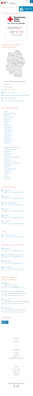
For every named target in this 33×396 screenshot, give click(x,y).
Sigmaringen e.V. (8, 165)
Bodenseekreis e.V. (9, 117)
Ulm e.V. (6, 175)
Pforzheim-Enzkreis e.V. (10, 149)
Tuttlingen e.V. (7, 171)
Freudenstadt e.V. (8, 127)
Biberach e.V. (7, 115)
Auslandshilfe (7, 190)
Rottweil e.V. (7, 159)
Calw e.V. (6, 123)
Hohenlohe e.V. (8, 135)
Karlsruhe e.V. (7, 137)
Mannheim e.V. (8, 141)
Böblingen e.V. (8, 121)
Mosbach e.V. (7, 143)
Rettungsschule (8, 267)
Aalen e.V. (6, 111)
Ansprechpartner (16, 369)
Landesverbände (13, 7)
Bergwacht (7, 248)
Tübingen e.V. (7, 173)
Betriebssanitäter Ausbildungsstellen (13, 255)
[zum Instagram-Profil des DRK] (18, 386)
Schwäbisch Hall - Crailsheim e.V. (12, 163)
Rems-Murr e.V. (8, 153)
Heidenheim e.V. (8, 131)
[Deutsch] (26, 8)
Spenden (6, 215)
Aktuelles (16, 354)
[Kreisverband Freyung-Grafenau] (4, 3)
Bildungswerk (7, 261)
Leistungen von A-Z (16, 356)
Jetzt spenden (16, 341)
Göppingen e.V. (8, 129)
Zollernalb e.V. (8, 179)
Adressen (7, 7)
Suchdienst (7, 221)
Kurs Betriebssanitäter (10, 235)
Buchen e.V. (7, 119)
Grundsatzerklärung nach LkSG (16, 358)
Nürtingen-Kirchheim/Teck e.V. (12, 147)
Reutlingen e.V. (8, 155)
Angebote (16, 352)
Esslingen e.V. (7, 125)
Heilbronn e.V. (8, 133)
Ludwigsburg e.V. (8, 139)
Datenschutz (16, 371)
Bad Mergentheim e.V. (10, 113)
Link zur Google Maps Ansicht (15, 101)
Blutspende (7, 196)
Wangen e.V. (7, 177)
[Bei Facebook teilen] (6, 322)
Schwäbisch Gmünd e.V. (10, 161)
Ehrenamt (6, 209)
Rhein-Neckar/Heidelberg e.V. (12, 157)
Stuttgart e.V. (7, 167)
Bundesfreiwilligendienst (10, 203)
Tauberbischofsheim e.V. (10, 169)
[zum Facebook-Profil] (14, 386)
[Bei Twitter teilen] (3, 322)
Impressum (16, 373)
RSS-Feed (16, 375)
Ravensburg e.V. (8, 151)
